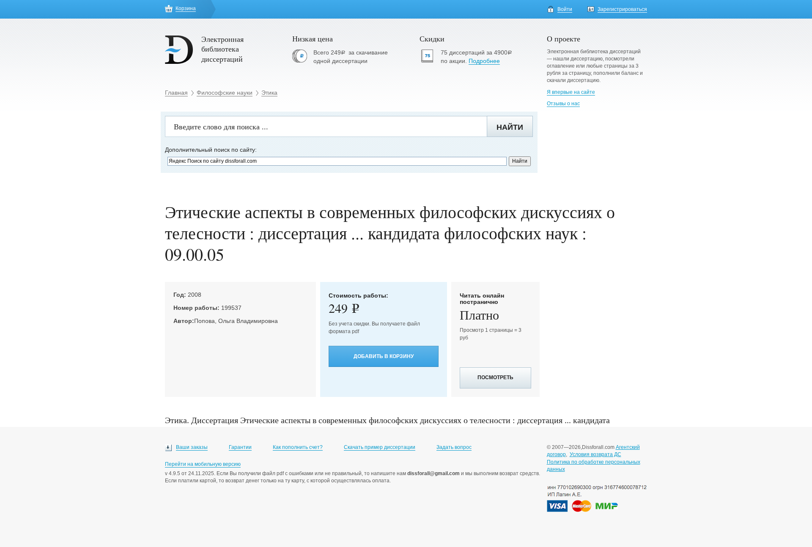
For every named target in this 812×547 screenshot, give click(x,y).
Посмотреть (495, 377)
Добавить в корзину (384, 356)
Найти (510, 127)
